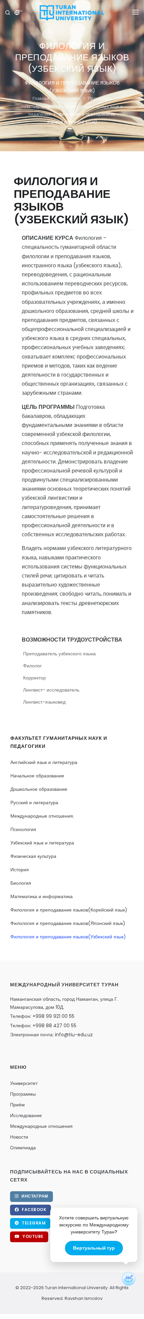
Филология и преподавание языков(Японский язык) (67, 923)
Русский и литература (34, 802)
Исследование (26, 1115)
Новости (19, 1137)
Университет (24, 1083)
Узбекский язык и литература (42, 842)
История (19, 869)
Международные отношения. (42, 816)
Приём (17, 1104)
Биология (20, 883)
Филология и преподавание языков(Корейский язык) (68, 909)
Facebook (34, 1209)
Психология (23, 829)
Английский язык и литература (43, 762)
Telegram (33, 1223)
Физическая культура (33, 856)
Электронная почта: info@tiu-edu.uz (51, 1034)
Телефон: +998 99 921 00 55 (42, 1016)
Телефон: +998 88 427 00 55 (43, 1025)
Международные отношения (41, 1126)
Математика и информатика (41, 896)
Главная (41, 98)
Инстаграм (34, 1196)
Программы (69, 98)
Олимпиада (23, 1147)
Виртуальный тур (94, 1248)
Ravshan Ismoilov (83, 1298)
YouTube (32, 1236)
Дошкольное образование (38, 789)
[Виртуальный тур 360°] (128, 1278)
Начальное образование (37, 775)
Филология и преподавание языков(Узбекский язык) (68, 936)
